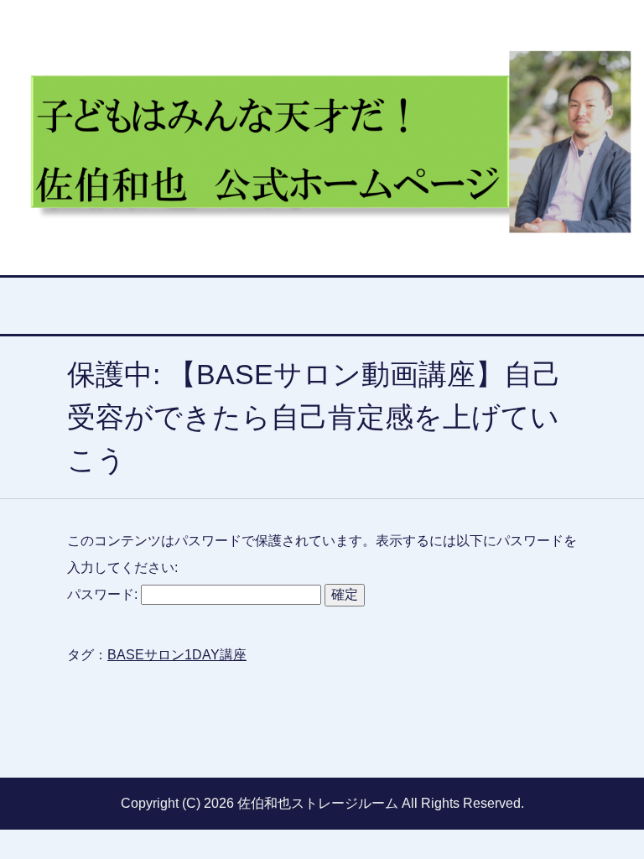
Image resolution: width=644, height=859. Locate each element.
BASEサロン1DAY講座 (177, 655)
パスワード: (104, 594)
